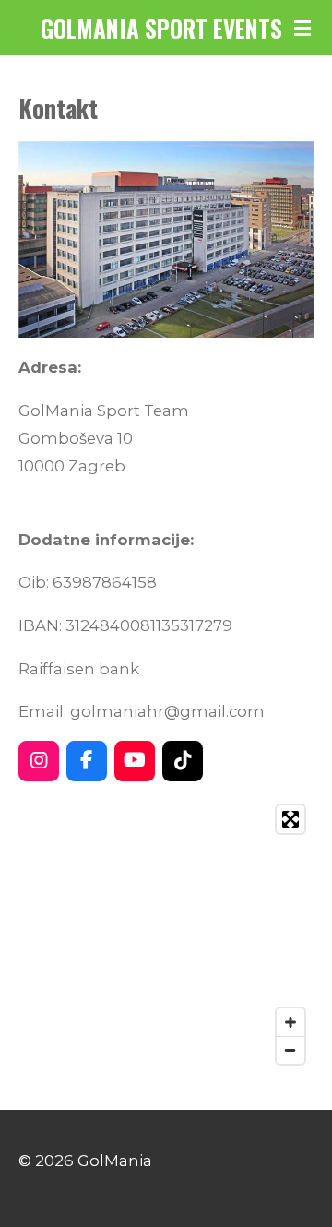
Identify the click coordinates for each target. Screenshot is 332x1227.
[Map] (166, 934)
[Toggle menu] (302, 27)
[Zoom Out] (290, 1050)
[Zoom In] (290, 1022)
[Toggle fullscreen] (290, 819)
